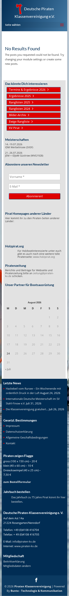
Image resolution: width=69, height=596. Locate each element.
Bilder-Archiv (17, 115)
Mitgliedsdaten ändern (17, 566)
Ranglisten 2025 (19, 102)
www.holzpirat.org (44, 256)
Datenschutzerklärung (19, 431)
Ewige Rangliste (19, 122)
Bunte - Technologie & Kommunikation (36, 590)
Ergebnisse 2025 (20, 96)
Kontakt (10, 443)
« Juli (8, 369)
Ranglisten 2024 (19, 109)
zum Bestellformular (17, 482)
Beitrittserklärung (14, 561)
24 (8, 353)
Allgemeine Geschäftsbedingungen (27, 437)
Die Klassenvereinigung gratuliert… (27, 409)
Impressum (13, 426)
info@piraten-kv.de (24, 541)
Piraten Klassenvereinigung (32, 586)
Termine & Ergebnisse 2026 (27, 90)
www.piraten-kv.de (26, 546)
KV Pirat (14, 128)
